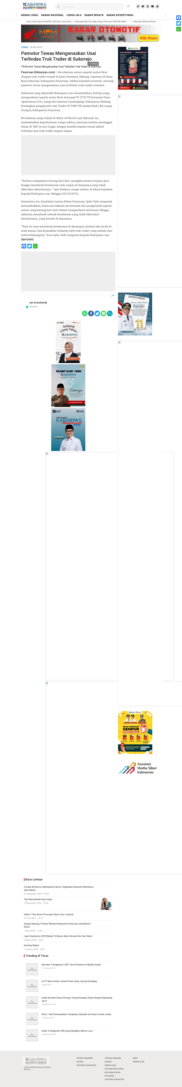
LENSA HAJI (74, 15)
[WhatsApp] (178, 29)
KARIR (135, 1058)
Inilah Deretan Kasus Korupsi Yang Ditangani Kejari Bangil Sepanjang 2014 (77, 999)
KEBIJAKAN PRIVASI (112, 1072)
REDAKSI (79, 1061)
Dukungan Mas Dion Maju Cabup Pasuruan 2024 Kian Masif (89, 21)
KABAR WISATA (94, 15)
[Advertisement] (68, 155)
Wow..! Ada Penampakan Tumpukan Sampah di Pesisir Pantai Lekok (76, 1014)
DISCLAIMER (109, 1076)
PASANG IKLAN (110, 1065)
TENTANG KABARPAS (84, 1058)
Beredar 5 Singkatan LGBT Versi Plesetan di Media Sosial (71, 964)
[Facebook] (178, 18)
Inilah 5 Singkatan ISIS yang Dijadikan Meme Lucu (67, 1031)
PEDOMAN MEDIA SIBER (114, 1069)
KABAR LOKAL (29, 15)
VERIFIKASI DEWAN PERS (86, 1065)
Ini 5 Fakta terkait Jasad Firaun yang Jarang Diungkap (69, 981)
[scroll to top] (173, 1082)
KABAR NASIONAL (52, 15)
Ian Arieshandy (38, 303)
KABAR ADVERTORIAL (120, 15)
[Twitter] (178, 23)
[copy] (110, 313)
